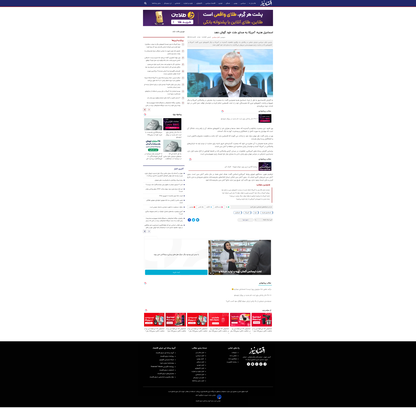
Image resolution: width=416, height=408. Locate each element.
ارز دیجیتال (167, 3)
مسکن (228, 3)
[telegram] (252, 364)
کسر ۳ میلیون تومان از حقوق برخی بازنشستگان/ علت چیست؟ (164, 185)
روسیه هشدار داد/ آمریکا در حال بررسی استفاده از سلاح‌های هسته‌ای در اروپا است (162, 92)
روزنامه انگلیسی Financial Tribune (162, 367)
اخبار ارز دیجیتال (198, 378)
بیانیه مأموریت (232, 362)
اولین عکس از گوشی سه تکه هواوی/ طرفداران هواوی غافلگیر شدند (164, 201)
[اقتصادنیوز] (257, 350)
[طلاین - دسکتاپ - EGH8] (208, 18)
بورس (235, 3)
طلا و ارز (253, 3)
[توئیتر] (193, 220)
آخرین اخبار (179, 168)
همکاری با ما (233, 359)
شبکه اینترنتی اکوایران (166, 360)
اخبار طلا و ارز (200, 353)
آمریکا (247, 213)
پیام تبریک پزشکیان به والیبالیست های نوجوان (169, 180)
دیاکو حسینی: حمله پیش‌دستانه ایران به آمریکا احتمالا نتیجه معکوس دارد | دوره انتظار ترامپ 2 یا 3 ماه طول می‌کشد (162, 79)
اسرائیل (237, 213)
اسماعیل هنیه (266, 213)
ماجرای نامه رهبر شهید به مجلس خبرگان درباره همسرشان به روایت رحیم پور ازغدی (162, 52)
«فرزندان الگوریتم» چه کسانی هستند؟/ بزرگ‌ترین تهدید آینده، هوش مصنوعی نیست (163, 72)
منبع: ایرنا (245, 220)
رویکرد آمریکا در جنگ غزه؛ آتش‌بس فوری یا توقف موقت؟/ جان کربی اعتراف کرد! (246, 193)
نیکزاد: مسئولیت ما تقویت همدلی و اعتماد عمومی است (166, 207)
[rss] (248, 364)
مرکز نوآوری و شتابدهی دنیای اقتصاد (162, 377)
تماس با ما (233, 356)
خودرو (221, 3)
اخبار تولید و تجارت (198, 371)
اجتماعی (177, 3)
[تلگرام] (197, 220)
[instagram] (256, 364)
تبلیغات (234, 353)
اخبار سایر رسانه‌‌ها (198, 381)
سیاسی (243, 3)
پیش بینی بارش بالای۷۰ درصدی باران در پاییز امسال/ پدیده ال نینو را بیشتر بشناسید (162, 86)
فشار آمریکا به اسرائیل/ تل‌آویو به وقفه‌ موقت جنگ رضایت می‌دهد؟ (250, 196)
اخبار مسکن (200, 362)
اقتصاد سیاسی (210, 3)
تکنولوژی (199, 3)
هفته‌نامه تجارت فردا (167, 363)
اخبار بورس (200, 359)
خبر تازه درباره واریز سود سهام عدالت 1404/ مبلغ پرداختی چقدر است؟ (164, 190)
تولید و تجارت (188, 3)
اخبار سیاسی (216, 37)
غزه (255, 213)
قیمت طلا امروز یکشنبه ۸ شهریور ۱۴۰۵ (171, 196)
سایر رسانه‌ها (156, 3)
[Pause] (210, 273)
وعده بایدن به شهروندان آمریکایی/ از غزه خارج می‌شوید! (253, 199)
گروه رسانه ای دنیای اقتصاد (165, 353)
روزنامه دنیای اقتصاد (167, 356)
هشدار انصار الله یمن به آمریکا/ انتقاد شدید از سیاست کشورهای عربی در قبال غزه (246, 190)
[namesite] (266, 3)
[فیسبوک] (189, 220)
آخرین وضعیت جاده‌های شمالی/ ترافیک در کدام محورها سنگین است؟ (164, 213)
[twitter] (261, 364)
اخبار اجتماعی (199, 375)
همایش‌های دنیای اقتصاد (165, 374)
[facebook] (265, 364)
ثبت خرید (176, 272)
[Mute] (213, 273)
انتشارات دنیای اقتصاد (166, 370)
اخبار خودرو (200, 365)
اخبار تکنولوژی (199, 368)
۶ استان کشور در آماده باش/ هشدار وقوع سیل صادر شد (163, 98)
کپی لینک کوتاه (267, 220)
